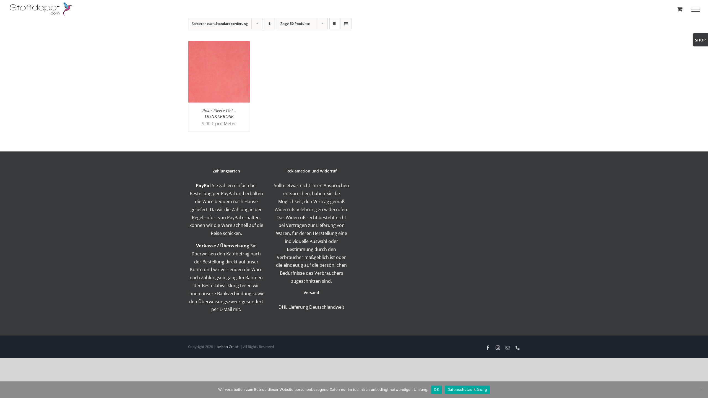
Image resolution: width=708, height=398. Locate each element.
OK (436, 389)
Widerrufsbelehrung (296, 209)
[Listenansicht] (345, 23)
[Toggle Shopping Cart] (680, 9)
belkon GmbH (228, 346)
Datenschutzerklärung (467, 389)
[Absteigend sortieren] (269, 23)
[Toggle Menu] (695, 9)
